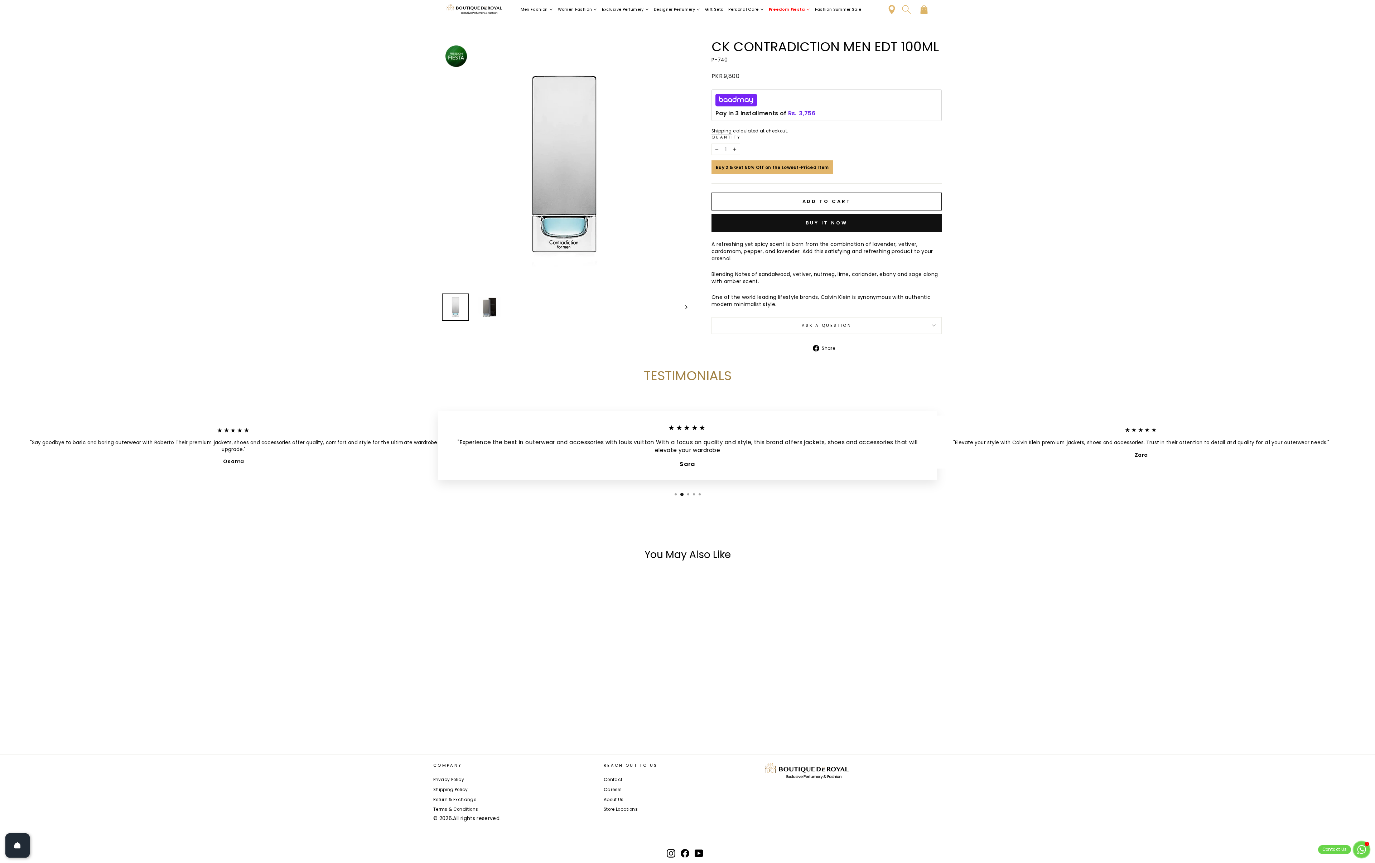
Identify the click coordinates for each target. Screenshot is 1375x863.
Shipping (721, 131)
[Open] (17, 845)
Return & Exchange (454, 800)
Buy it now (827, 222)
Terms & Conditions (455, 809)
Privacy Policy (448, 779)
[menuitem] (536, 9)
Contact (613, 779)
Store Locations (621, 809)
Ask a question (826, 325)
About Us (614, 800)
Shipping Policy (450, 789)
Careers (613, 789)
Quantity (726, 137)
